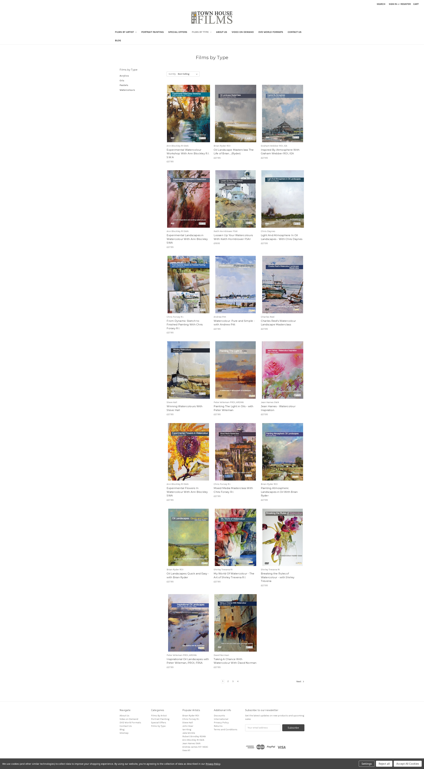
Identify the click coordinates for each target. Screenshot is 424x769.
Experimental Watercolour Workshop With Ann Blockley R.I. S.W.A (188, 153)
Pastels (124, 85)
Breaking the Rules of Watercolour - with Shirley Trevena (277, 577)
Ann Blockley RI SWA (193, 740)
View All (186, 750)
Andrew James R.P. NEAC (195, 746)
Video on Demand (243, 31)
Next (299, 681)
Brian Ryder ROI (190, 715)
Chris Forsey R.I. (190, 719)
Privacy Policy (221, 722)
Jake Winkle (188, 733)
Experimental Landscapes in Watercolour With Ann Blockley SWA (187, 239)
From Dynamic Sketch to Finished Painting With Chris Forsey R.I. (185, 324)
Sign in (393, 4)
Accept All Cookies (407, 764)
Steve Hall (187, 722)
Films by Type (200, 31)
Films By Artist (124, 31)
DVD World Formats (270, 31)
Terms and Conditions (225, 729)
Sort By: (172, 74)
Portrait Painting (152, 31)
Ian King (186, 729)
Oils (122, 80)
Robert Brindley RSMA (194, 736)
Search (381, 4)
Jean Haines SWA (191, 743)
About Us (221, 31)
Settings (367, 764)
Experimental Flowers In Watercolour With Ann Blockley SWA (187, 492)
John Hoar (187, 726)
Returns (218, 726)
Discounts (219, 715)
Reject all (384, 764)
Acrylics (124, 75)
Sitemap (124, 733)
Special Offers (177, 31)
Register (405, 4)
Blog (118, 40)
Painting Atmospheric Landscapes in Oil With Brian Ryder (279, 492)
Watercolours (127, 89)
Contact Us (294, 31)
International (221, 719)
